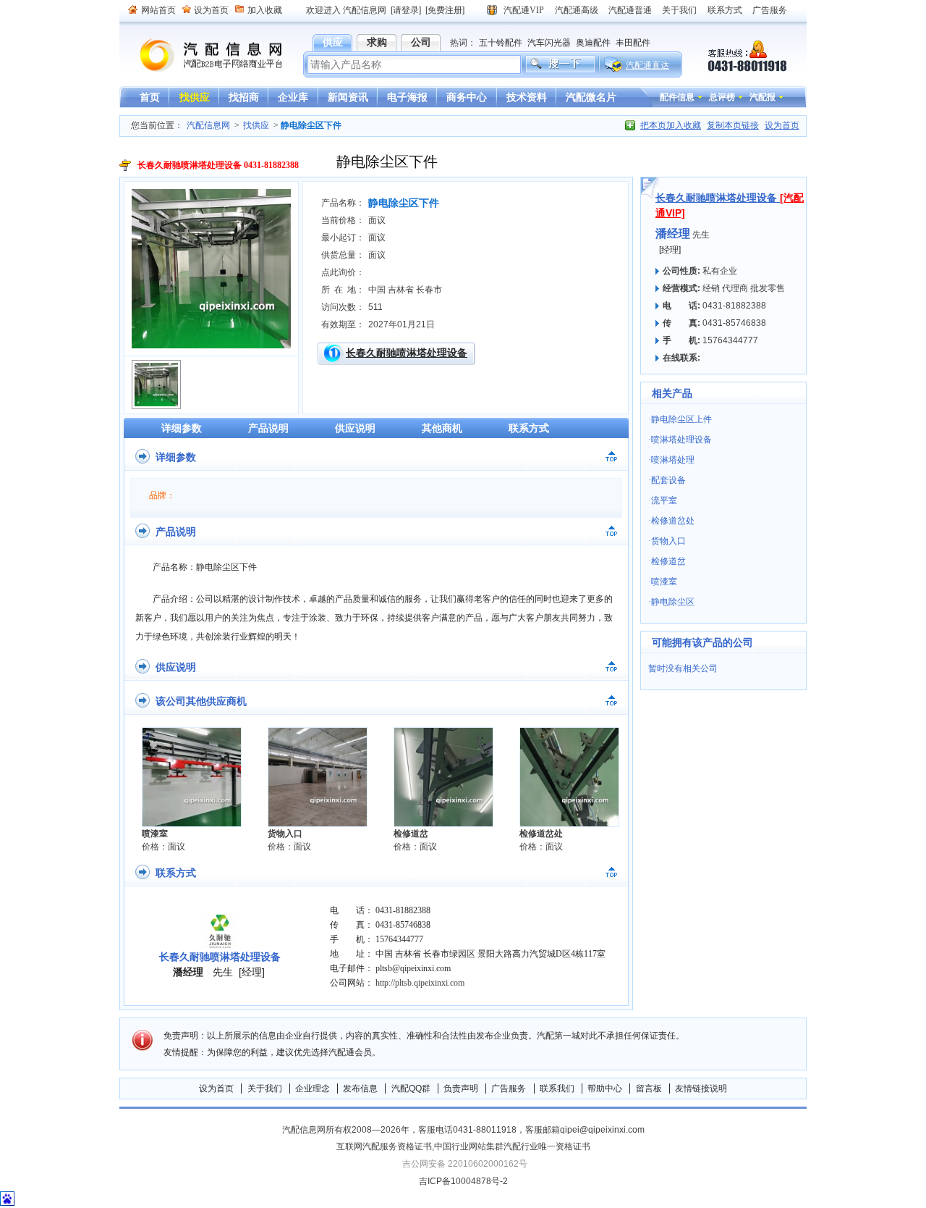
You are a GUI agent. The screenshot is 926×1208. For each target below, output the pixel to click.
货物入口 (285, 834)
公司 (421, 42)
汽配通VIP (524, 10)
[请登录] (406, 10)
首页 (150, 97)
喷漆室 (155, 834)
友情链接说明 (701, 1088)
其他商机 (442, 428)
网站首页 (158, 10)
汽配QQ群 (410, 1088)
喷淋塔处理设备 (681, 440)
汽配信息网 (202, 55)
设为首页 (211, 10)
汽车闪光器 (549, 43)
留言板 (649, 1088)
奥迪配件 (593, 43)
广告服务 (769, 10)
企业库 (293, 97)
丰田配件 (633, 43)
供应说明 (355, 428)
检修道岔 (411, 834)
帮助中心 (604, 1088)
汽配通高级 (576, 10)
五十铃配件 (500, 43)
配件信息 (677, 97)
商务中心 (466, 97)
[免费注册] (444, 10)
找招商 (244, 97)
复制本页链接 (733, 125)
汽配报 (762, 97)
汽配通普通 (630, 10)
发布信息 (360, 1088)
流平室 (664, 500)
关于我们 (679, 10)
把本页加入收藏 (670, 125)
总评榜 (722, 97)
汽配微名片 (591, 97)
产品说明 (268, 428)
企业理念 (312, 1088)
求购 (377, 42)
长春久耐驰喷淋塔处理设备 (406, 352)
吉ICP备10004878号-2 (463, 1181)
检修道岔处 (541, 834)
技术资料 (526, 97)
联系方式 (725, 10)
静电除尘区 (672, 602)
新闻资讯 (348, 97)
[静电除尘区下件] (211, 345)
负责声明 (460, 1088)
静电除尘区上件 (681, 419)
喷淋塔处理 (672, 460)
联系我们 (557, 1088)
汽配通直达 (647, 65)
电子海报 (407, 97)
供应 (333, 42)
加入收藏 (264, 10)
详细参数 (181, 428)
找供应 (194, 97)
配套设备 (668, 480)
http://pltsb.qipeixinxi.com (419, 983)
